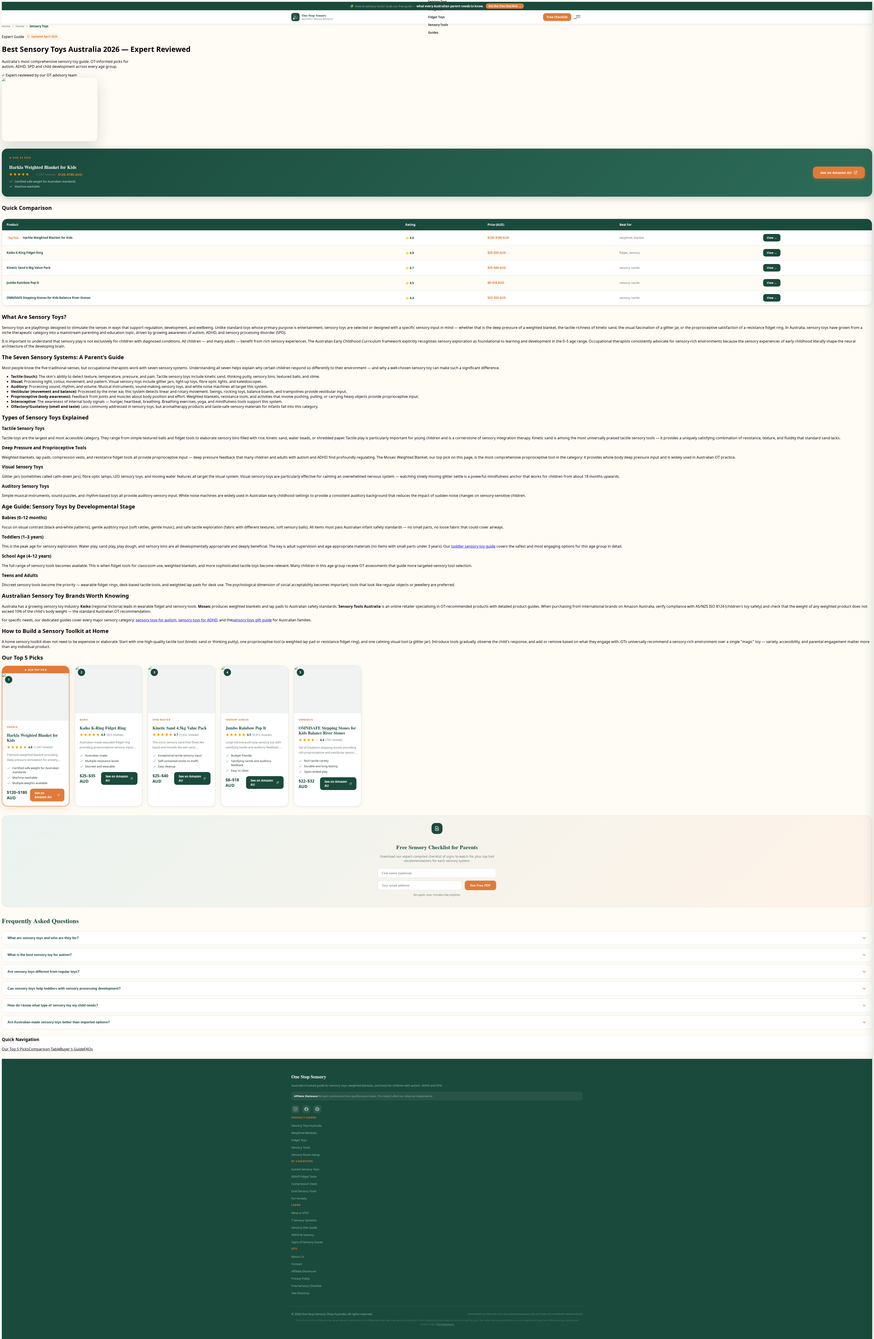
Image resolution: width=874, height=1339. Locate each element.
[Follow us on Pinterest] (317, 1109)
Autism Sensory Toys (305, 1169)
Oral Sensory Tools (303, 1191)
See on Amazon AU (836, 172)
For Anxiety (299, 1198)
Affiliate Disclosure (303, 1271)
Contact (296, 1264)
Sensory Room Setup (305, 1155)
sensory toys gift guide (252, 619)
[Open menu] (578, 17)
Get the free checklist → (504, 6)
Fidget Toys (436, 17)
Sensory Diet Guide (304, 1227)
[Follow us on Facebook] (306, 1109)
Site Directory (300, 1293)
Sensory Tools (438, 25)
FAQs (88, 1049)
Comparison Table (44, 1049)
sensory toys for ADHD (197, 619)
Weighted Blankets (304, 1133)
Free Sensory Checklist (306, 1286)
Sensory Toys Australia (306, 1125)
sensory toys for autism (156, 619)
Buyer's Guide (72, 1049)
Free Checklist (557, 17)
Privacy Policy (300, 1278)
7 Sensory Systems (304, 1220)
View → (772, 238)
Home (6, 26)
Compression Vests (304, 1184)
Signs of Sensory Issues (307, 1242)
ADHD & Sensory (302, 1235)
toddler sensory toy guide (473, 546)
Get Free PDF (480, 885)
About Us (297, 1257)
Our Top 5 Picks (15, 1049)
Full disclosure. (445, 1324)
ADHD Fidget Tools (304, 1176)
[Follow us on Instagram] (295, 1109)
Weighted (435, 9)
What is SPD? (300, 1213)
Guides (433, 32)
